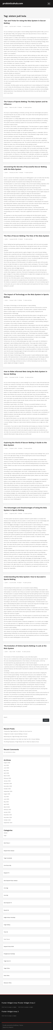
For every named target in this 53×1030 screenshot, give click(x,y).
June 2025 (6, 799)
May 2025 (6, 801)
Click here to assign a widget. (9, 1007)
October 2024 (7, 820)
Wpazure (5, 1027)
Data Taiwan (7, 939)
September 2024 (8, 822)
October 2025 (7, 788)
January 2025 (7, 812)
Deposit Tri (6, 872)
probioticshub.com (13, 3)
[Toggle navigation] (48, 4)
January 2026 (7, 781)
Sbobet (19, 26)
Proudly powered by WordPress (10, 1025)
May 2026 (6, 770)
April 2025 (6, 804)
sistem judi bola (27, 26)
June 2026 (6, 768)
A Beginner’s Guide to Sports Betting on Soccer (15, 734)
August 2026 (7, 762)
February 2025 (7, 809)
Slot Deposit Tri (8, 902)
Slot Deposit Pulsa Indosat (10, 880)
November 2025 (8, 786)
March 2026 (7, 775)
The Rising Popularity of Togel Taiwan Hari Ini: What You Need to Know (21, 741)
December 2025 (8, 783)
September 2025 (8, 791)
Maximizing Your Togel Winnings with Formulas (15, 736)
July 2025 (6, 796)
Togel (5, 835)
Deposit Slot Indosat (9, 850)
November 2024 (8, 817)
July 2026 (6, 765)
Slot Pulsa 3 (7, 843)
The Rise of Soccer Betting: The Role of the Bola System (26, 236)
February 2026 (7, 778)
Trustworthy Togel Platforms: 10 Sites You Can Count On (18, 731)
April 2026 (6, 773)
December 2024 (8, 814)
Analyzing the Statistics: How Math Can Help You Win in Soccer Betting (21, 739)
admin (6, 26)
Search (5, 717)
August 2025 (7, 794)
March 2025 (7, 807)
